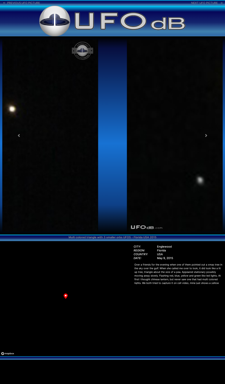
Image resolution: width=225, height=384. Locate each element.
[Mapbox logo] (7, 353)
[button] (18, 135)
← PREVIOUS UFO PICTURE (21, 2)
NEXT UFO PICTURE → (207, 2)
